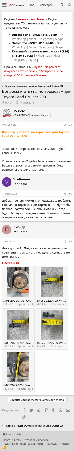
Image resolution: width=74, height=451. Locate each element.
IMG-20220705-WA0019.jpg (22, 300)
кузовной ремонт (46, 67)
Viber (32, 39)
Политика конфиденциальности (23, 443)
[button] (4, 5)
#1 (70, 125)
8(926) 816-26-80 (45, 35)
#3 (70, 241)
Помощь (51, 443)
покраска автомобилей (20, 71)
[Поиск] (69, 5)
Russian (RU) (13, 434)
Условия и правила (37, 440)
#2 (70, 193)
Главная (64, 443)
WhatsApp (19, 39)
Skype (59, 39)
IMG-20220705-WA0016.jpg (22, 343)
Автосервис (21, 35)
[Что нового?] (62, 5)
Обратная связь (12, 440)
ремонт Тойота (35, 75)
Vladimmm (21, 179)
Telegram (46, 39)
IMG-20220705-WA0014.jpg (22, 385)
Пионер (19, 227)
